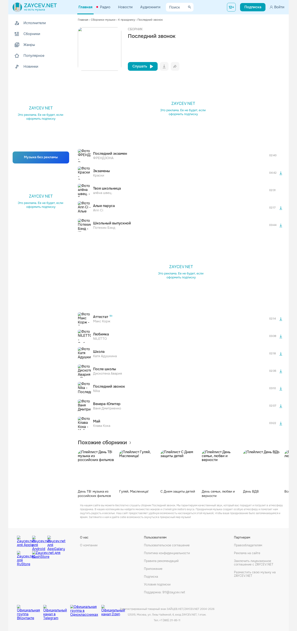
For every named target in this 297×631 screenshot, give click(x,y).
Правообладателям (248, 545)
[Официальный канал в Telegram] (56, 609)
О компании (88, 545)
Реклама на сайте (247, 553)
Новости (125, 7)
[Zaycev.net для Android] (38, 542)
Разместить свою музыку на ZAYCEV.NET (255, 573)
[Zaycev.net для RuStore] (23, 558)
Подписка (151, 576)
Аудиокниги (150, 7)
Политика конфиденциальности (167, 553)
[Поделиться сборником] (175, 66)
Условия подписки (157, 584)
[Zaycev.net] (35, 7)
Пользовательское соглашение (167, 545)
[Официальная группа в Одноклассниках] (85, 609)
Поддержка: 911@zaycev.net (164, 592)
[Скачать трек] (280, 173)
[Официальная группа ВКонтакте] (30, 609)
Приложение (153, 568)
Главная (85, 7)
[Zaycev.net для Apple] (23, 542)
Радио (105, 7)
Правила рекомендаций (161, 561)
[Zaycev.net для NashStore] (46, 558)
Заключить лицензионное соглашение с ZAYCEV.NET (253, 562)
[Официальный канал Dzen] (113, 609)
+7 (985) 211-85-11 (169, 620)
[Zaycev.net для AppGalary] (53, 542)
